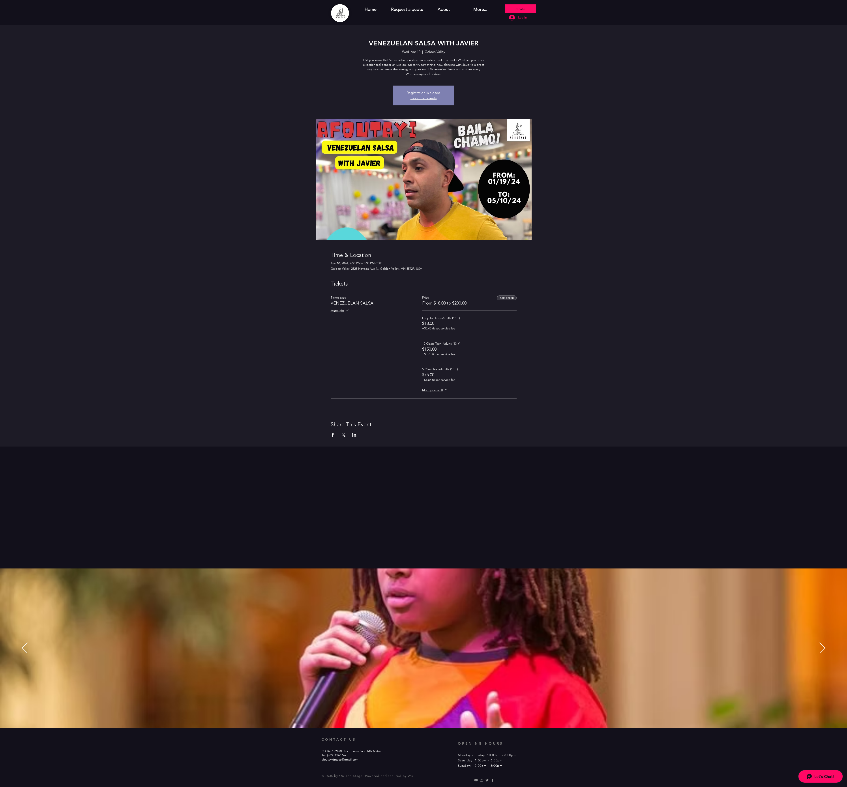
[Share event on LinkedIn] (354, 435)
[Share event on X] (343, 435)
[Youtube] (476, 780)
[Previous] (25, 648)
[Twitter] (487, 780)
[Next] (822, 648)
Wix (411, 776)
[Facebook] (493, 780)
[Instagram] (481, 780)
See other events (423, 98)
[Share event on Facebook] (333, 435)
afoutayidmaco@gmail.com (340, 759)
